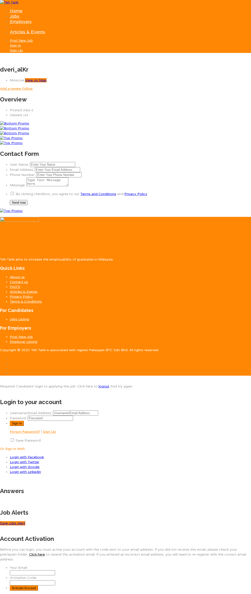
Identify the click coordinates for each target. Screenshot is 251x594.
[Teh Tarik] (9, 2)
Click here (37, 554)
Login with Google (24, 467)
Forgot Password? (25, 432)
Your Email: (19, 568)
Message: (17, 185)
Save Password (28, 440)
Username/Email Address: (31, 413)
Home (16, 10)
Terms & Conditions (26, 301)
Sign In (15, 45)
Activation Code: (23, 578)
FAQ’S (15, 287)
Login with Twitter (24, 462)
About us (17, 277)
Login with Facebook (27, 457)
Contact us (19, 282)
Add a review (11, 89)
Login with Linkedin (25, 472)
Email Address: (22, 170)
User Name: (19, 164)
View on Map (36, 80)
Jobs (14, 16)
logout (104, 386)
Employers (21, 21)
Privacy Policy (135, 194)
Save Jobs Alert (12, 523)
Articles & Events (27, 32)
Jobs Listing (19, 319)
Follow (27, 89)
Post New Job (21, 40)
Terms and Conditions (98, 194)
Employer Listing (23, 342)
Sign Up (16, 50)
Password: (18, 418)
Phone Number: (22, 175)
